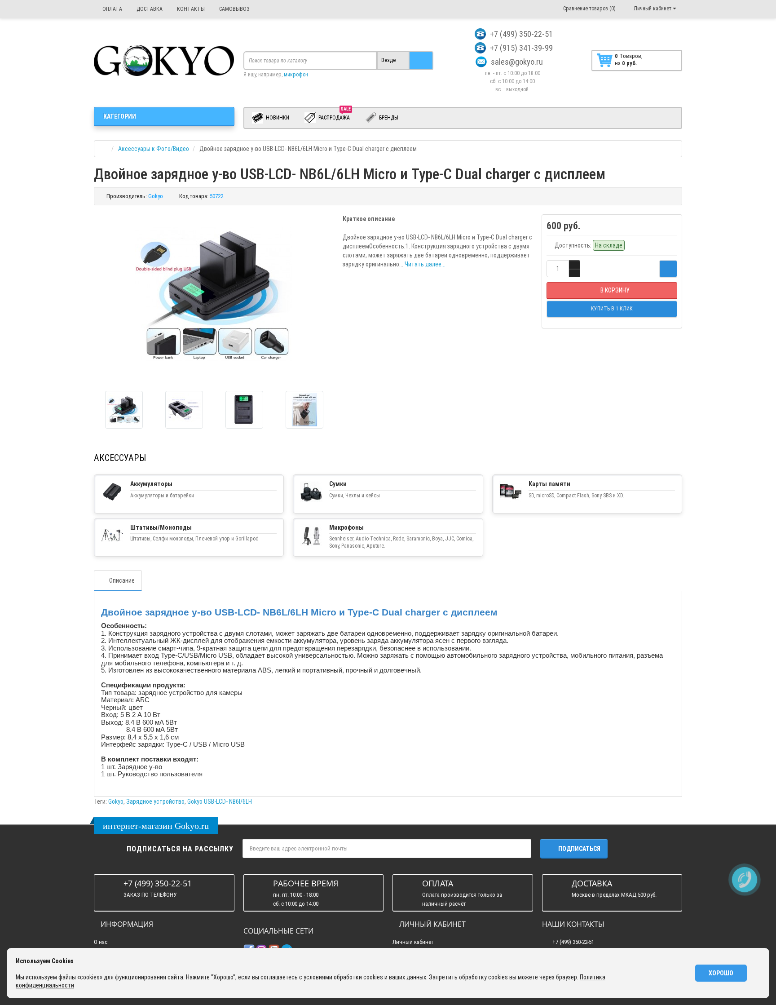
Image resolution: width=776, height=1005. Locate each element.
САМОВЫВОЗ (234, 9)
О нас (100, 942)
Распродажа (334, 116)
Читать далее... (425, 264)
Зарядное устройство (155, 801)
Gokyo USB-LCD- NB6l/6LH (219, 801)
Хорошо (721, 973)
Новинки (277, 118)
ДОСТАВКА (149, 9)
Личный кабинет (412, 942)
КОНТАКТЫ (190, 9)
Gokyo (115, 801)
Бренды (388, 118)
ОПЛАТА (111, 9)
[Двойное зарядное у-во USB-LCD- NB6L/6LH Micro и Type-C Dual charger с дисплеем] (124, 410)
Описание (122, 580)
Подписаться (579, 848)
